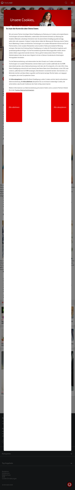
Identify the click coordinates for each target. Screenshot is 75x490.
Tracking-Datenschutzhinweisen (24, 90)
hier (62, 39)
